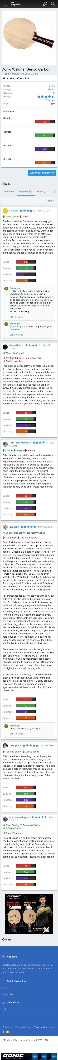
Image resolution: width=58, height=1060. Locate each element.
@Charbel (14, 326)
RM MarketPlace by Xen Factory (25, 1040)
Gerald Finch (16, 345)
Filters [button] (49, 200)
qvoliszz (14, 526)
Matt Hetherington (19, 817)
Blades (51, 89)
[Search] (52, 4)
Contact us (7, 994)
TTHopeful (15, 745)
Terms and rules (23, 1027)
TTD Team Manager (20, 442)
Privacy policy (40, 1027)
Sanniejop (15, 288)
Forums (5, 988)
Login (4, 1009)
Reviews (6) (25, 191)
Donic (52, 86)
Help (51, 1027)
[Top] (3, 1032)
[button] (5, 4)
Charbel (13, 210)
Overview (9, 191)
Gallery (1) (43, 191)
